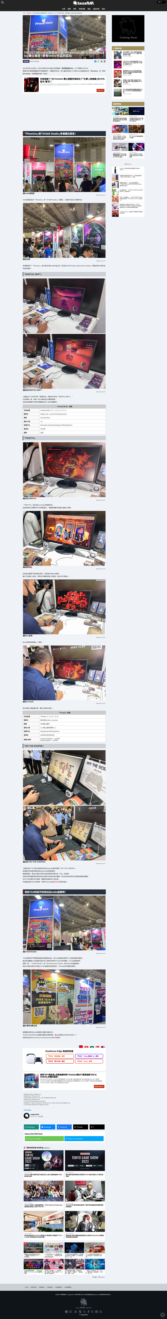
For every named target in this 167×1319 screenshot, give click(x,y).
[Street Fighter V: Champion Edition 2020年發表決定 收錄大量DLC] (120, 129)
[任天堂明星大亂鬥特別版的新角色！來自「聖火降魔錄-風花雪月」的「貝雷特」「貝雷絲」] (120, 111)
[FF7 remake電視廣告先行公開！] (136, 129)
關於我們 (33, 1287)
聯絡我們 (42, 1287)
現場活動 (82, 9)
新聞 (69, 9)
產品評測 (96, 9)
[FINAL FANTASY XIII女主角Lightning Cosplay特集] (136, 147)
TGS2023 (28, 1110)
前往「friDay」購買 (85, 1061)
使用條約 (50, 1287)
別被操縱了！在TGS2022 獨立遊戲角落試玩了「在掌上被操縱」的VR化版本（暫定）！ (64, 84)
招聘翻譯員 (68, 1287)
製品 (89, 9)
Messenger (47, 1127)
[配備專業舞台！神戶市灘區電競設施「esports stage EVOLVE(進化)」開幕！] (120, 147)
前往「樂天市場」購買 (57, 1061)
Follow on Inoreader (75, 1138)
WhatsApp (31, 1127)
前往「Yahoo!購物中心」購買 (88, 1056)
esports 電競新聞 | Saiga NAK (83, 1308)
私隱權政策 (59, 1287)
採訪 (103, 9)
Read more (98, 1086)
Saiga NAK (83, 3)
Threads (79, 1127)
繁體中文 (160, 2)
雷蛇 (96, 1277)
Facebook (63, 1127)
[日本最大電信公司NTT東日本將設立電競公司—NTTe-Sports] (136, 111)
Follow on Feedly (34, 1138)
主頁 (63, 9)
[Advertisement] (64, 114)
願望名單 (56, 882)
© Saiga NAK (83, 1315)
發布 (74, 9)
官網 (55, 1037)
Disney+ (102, 1277)
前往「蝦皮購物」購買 (57, 1056)
